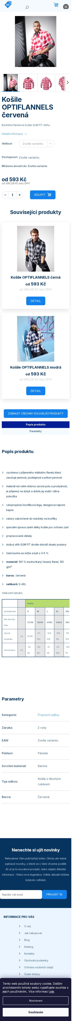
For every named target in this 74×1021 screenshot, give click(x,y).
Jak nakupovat (33, 933)
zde (51, 991)
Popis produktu (35, 424)
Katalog (28, 946)
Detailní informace (12, 133)
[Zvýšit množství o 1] (19, 194)
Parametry (36, 431)
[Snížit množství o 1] (5, 194)
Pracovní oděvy (48, 715)
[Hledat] (27, 8)
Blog (27, 939)
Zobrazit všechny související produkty (35, 413)
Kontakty (29, 953)
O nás (27, 926)
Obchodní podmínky (36, 960)
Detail (36, 301)
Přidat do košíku (43, 194)
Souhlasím (35, 1012)
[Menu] (66, 7)
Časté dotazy (32, 974)
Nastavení (35, 1000)
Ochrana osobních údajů (38, 967)
